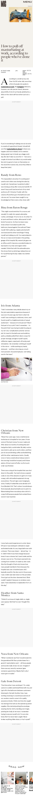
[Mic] (3, 4)
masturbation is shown (14, 149)
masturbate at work (7, 86)
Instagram (20, 86)
